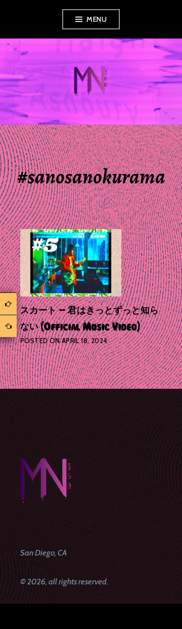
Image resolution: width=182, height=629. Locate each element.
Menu (96, 19)
